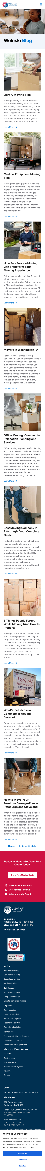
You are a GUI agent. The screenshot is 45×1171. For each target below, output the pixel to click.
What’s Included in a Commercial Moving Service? (17, 713)
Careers (7, 1075)
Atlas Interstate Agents (13, 1066)
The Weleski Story (11, 1062)
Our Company (9, 1058)
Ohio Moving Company (13, 1040)
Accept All (22, 1153)
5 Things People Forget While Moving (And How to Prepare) (22, 624)
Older (34, 846)
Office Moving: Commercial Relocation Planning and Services (22, 439)
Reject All (22, 1166)
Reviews (7, 1071)
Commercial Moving (12, 975)
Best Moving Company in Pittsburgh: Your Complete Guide (21, 531)
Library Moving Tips (17, 94)
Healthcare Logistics (12, 1014)
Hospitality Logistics (12, 1023)
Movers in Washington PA (21, 349)
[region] (22, 1150)
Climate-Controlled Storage (15, 1001)
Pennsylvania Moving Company (17, 1036)
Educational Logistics (12, 1018)
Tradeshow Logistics (12, 1027)
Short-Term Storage (12, 992)
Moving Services (10, 983)
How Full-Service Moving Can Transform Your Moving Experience (21, 267)
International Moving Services (16, 1049)
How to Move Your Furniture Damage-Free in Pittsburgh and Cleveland (21, 803)
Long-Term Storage (12, 996)
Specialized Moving (12, 979)
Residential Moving (11, 970)
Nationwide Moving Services (15, 1045)
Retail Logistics (10, 1010)
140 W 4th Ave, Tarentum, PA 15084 (21, 1092)
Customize (22, 1159)
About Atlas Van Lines (14, 929)
